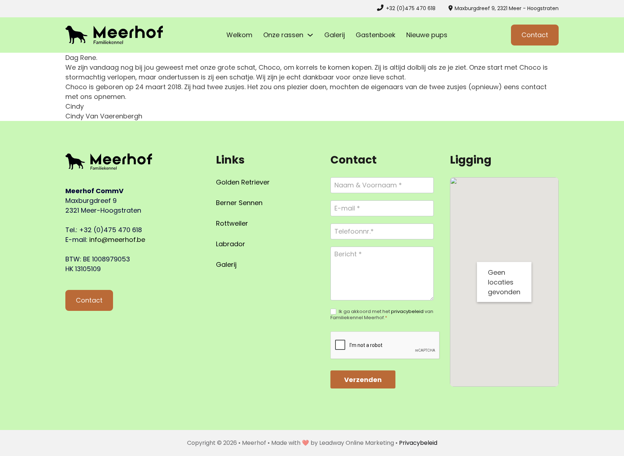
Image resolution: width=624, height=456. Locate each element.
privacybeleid (407, 311)
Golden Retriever (243, 182)
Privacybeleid (418, 443)
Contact (534, 34)
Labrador (230, 243)
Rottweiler (232, 223)
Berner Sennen (239, 202)
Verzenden (363, 379)
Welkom (239, 34)
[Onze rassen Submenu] (310, 35)
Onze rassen (283, 34)
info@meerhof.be (117, 239)
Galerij (334, 34)
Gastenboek (375, 34)
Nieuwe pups (426, 34)
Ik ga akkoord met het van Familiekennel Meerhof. (381, 315)
